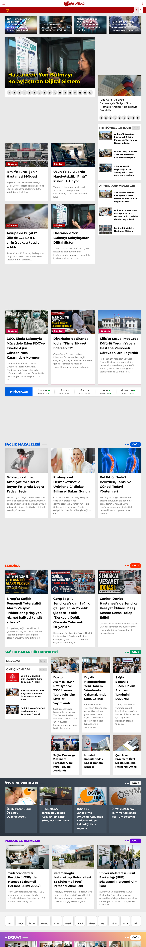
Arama (119, 14)
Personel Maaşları (15, 52)
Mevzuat (9, 35)
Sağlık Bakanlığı (13, 41)
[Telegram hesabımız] (81, 942)
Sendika (8, 29)
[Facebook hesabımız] (20, 942)
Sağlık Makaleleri (14, 64)
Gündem (8, 23)
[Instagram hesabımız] (61, 942)
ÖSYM (7, 58)
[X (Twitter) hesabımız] (41, 942)
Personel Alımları (14, 46)
